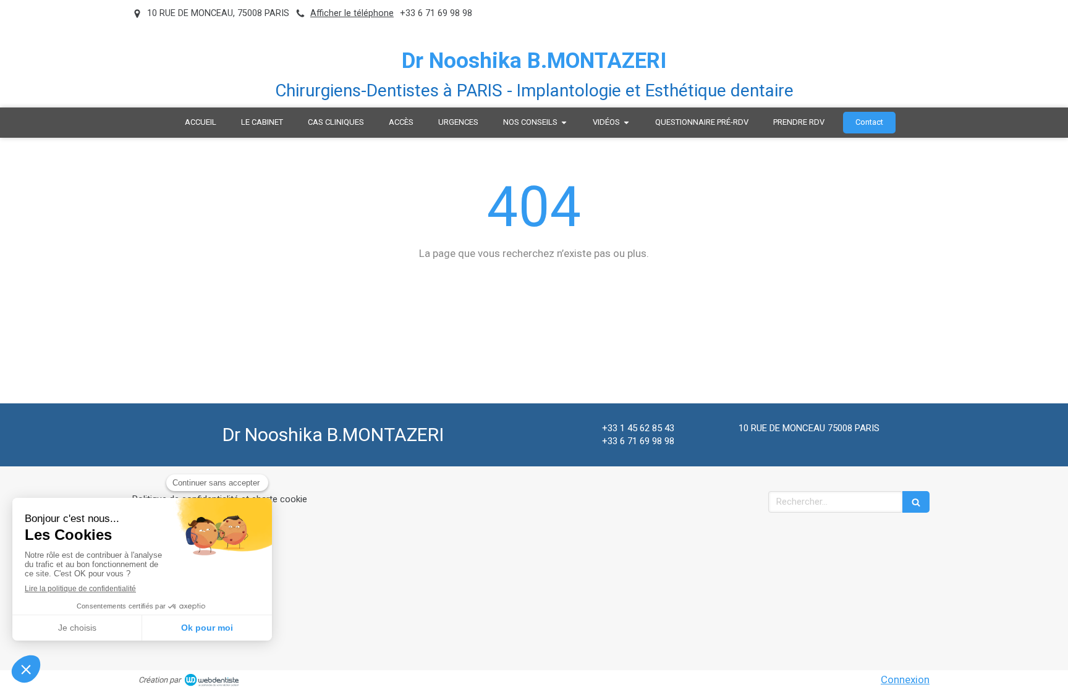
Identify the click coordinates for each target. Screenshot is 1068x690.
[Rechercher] (916, 502)
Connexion (905, 679)
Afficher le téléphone (352, 13)
